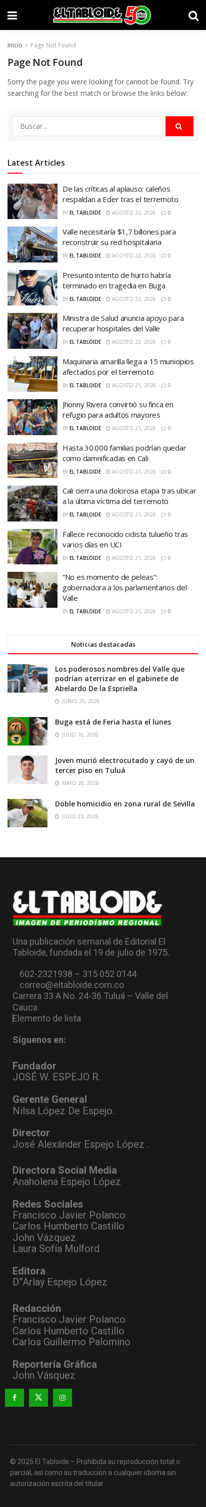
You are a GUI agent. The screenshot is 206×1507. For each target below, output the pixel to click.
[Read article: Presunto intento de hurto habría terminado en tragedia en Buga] (33, 288)
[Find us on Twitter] (38, 1398)
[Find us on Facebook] (14, 1398)
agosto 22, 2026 (133, 212)
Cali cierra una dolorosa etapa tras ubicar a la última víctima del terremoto (129, 496)
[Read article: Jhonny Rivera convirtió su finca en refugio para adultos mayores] (33, 417)
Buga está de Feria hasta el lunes (113, 722)
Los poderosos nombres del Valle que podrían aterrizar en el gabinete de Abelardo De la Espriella (119, 678)
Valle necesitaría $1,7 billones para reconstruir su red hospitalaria (119, 237)
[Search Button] (193, 15)
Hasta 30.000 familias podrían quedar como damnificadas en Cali (124, 453)
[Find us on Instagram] (62, 1398)
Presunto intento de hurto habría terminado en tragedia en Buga (116, 280)
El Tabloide (85, 212)
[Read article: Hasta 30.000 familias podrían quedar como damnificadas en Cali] (33, 461)
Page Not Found (53, 45)
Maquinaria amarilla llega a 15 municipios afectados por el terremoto (128, 366)
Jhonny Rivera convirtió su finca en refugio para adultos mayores (118, 409)
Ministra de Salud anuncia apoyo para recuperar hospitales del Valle (123, 323)
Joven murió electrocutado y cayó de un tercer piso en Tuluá (124, 765)
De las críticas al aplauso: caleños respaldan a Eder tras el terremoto (120, 194)
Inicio (15, 45)
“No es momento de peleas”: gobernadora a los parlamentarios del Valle (124, 587)
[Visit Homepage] (102, 15)
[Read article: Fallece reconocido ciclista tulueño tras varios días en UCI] (33, 547)
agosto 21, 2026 (133, 385)
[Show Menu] (12, 15)
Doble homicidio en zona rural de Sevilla (125, 803)
